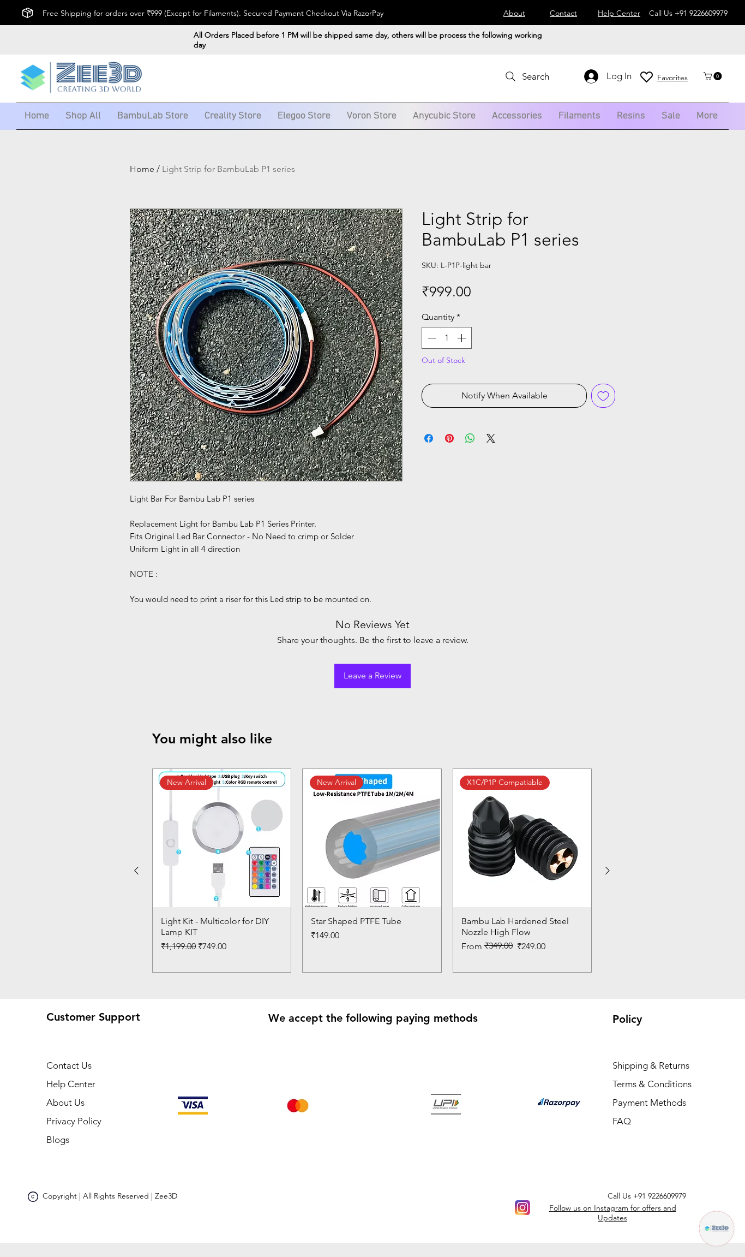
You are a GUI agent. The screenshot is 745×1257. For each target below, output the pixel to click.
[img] (81, 95)
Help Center (70, 1084)
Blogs (58, 1139)
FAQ (621, 1121)
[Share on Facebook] (428, 438)
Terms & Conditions (652, 1084)
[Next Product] (607, 870)
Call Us (647, 1196)
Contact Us (69, 1065)
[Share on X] (490, 438)
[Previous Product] (136, 870)
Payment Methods (650, 1102)
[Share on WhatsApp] (470, 438)
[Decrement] (430, 337)
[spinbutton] (446, 337)
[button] (714, 76)
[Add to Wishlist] (603, 396)
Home (142, 169)
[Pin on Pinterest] (449, 438)
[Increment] (462, 337)
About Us (65, 1102)
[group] (372, 870)
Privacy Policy (73, 1121)
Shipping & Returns (650, 1065)
